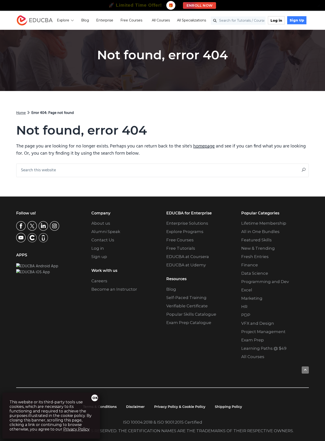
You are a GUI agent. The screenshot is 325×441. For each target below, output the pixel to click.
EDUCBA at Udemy (186, 265)
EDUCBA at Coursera (187, 256)
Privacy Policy (76, 429)
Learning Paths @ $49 (263, 348)
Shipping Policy (228, 407)
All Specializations (191, 20)
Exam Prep (252, 340)
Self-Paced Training (186, 297)
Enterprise (104, 20)
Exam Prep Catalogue (188, 322)
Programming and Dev (265, 281)
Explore (63, 20)
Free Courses (131, 20)
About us (100, 223)
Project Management (263, 331)
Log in (276, 20)
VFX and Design (257, 323)
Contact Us (102, 240)
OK (95, 398)
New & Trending (258, 248)
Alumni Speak (105, 231)
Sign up (99, 256)
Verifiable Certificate (187, 306)
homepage (204, 146)
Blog (85, 20)
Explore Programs (184, 231)
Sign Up (297, 20)
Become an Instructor (114, 289)
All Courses (161, 20)
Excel (246, 290)
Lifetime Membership (263, 223)
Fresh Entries (255, 256)
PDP (245, 315)
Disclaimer (135, 407)
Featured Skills (256, 240)
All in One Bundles (260, 231)
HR (244, 306)
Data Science (254, 273)
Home (21, 113)
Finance (249, 265)
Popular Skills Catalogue (191, 314)
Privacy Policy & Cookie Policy (179, 407)
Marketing (251, 298)
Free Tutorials (180, 248)
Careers (99, 281)
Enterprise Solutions (187, 223)
